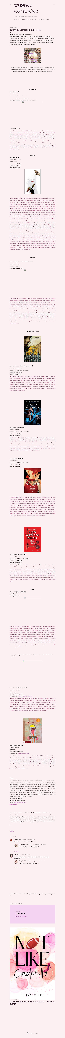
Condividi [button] (12, 831)
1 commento (18, 1006)
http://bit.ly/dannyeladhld (23, 753)
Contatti (41, 19)
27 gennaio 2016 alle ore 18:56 (28, 839)
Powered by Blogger (33, 1033)
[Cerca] (54, 4)
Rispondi (16, 851)
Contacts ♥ (20, 914)
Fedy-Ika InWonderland (25, 844)
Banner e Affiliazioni (29, 19)
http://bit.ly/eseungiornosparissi (25, 696)
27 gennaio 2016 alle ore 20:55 (23, 854)
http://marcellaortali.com (20, 802)
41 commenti (23, 916)
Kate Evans (17, 839)
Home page (17, 19)
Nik (15, 854)
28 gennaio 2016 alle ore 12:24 (39, 844)
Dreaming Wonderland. (26, 8)
